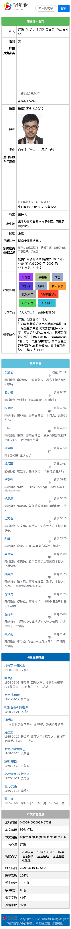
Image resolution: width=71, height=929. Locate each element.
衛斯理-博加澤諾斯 (16, 707)
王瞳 (7, 428)
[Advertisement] (43, 68)
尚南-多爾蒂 (12, 695)
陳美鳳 (8, 574)
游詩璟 (8, 614)
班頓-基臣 (10, 761)
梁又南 (8, 634)
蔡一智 (8, 798)
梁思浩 (8, 554)
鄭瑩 (7, 538)
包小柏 (8, 392)
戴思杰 (8, 678)
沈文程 (8, 518)
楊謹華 (8, 463)
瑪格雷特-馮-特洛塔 (16, 774)
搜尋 (64, 8)
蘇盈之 (8, 732)
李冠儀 (8, 372)
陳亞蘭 (8, 408)
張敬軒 (8, 479)
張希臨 (8, 719)
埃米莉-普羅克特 (15, 665)
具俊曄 (8, 448)
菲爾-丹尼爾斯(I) (14, 749)
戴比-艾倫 (10, 786)
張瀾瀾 (8, 498)
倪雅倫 (8, 594)
